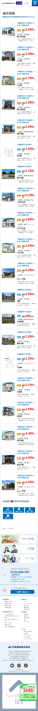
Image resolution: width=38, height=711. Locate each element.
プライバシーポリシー (28, 639)
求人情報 (26, 633)
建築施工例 (26, 607)
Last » (27, 501)
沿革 (25, 619)
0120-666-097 (20, 572)
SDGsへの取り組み (28, 631)
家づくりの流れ (8, 623)
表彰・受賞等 (27, 618)
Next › (22, 501)
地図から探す (8, 605)
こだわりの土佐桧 (8, 614)
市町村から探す (8, 601)
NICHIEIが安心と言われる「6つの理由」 (11, 616)
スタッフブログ (27, 635)
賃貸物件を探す (8, 607)
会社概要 (26, 614)
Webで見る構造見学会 (9, 626)
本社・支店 (26, 621)
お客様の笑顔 (27, 609)
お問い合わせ (22, 591)
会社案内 (19, 3)
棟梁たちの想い (8, 624)
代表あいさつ (27, 616)
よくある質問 (27, 637)
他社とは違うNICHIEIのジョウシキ (11, 620)
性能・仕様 (26, 605)
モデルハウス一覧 (27, 603)
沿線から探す (8, 603)
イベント (26, 601)
